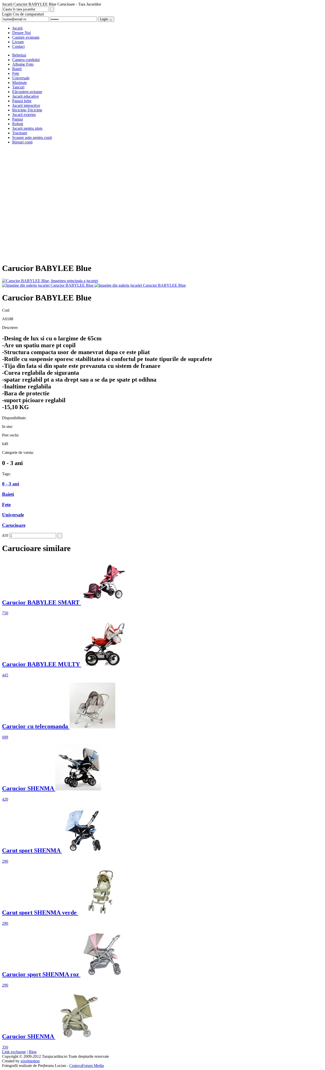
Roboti (17, 124)
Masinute (19, 82)
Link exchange (14, 1052)
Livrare (18, 42)
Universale (20, 78)
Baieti (17, 69)
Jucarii (17, 28)
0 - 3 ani (10, 483)
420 (5, 799)
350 (5, 1047)
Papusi (17, 119)
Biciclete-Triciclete (27, 110)
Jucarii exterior (24, 114)
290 (5, 861)
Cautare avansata (25, 37)
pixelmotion (30, 1061)
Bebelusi (19, 55)
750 (5, 613)
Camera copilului (26, 59)
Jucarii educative (25, 96)
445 (5, 675)
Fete (15, 73)
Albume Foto (23, 64)
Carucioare (13, 525)
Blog (33, 1052)
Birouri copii (22, 142)
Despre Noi (21, 33)
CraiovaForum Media (86, 1065)
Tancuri (18, 87)
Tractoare (19, 133)
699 (5, 737)
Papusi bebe (21, 101)
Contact (18, 46)
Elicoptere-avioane (27, 92)
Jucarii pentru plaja (27, 128)
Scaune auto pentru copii (32, 137)
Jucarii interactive (26, 105)
